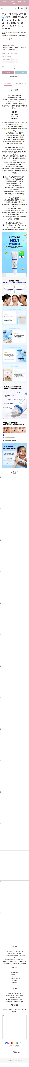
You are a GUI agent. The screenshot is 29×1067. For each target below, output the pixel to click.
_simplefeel (18, 993)
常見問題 (14, 980)
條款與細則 (14, 982)
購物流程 (14, 976)
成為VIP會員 (14, 974)
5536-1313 (18, 997)
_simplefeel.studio (18, 1001)
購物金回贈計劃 (14, 972)
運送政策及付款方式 (14, 978)
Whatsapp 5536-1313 (17, 951)
